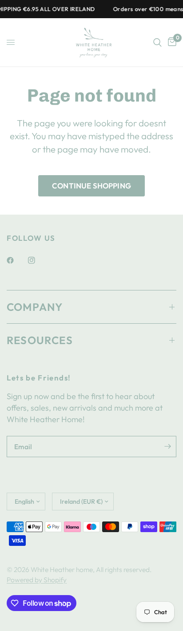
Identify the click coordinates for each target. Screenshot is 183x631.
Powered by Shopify (37, 579)
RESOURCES (40, 340)
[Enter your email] (167, 446)
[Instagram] (38, 260)
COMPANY (35, 307)
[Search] (157, 42)
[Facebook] (16, 260)
